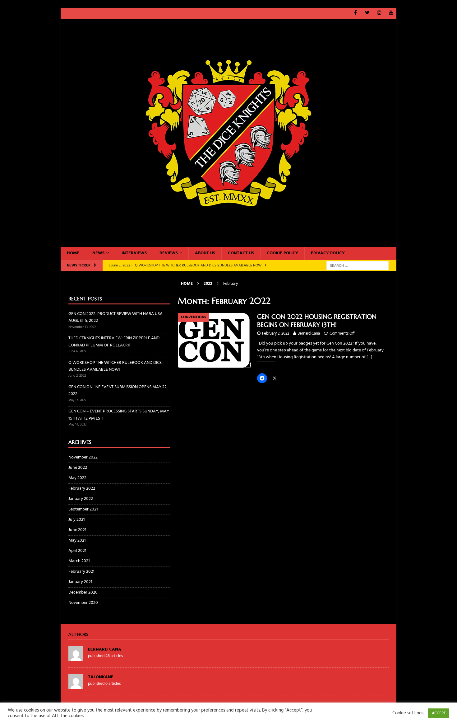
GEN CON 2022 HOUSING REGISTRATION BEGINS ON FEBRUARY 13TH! (316, 321)
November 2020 (83, 602)
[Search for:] (357, 265)
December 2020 (83, 592)
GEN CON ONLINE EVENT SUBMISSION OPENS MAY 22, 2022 (118, 390)
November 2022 (83, 457)
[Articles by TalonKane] (75, 685)
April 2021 (77, 550)
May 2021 (77, 540)
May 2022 (77, 478)
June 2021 (77, 530)
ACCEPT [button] (438, 713)
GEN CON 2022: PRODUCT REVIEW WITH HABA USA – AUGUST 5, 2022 (117, 317)
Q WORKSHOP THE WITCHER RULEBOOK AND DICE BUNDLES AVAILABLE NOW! (115, 366)
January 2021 (80, 581)
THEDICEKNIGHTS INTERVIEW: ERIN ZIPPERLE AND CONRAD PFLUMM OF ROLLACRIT (113, 342)
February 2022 (81, 488)
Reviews (168, 253)
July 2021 (76, 519)
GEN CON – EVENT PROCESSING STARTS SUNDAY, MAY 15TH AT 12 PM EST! (118, 415)
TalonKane (100, 677)
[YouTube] (390, 13)
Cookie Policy (282, 253)
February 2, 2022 (275, 333)
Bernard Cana (309, 333)
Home (73, 253)
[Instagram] (379, 13)
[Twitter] (367, 13)
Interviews (134, 253)
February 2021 (81, 571)
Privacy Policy (328, 253)
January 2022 (80, 498)
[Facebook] (355, 13)
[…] (369, 357)
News (98, 253)
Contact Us (241, 253)
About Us (205, 253)
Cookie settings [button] (407, 713)
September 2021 (83, 509)
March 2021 (79, 561)
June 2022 (77, 467)
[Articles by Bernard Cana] (75, 657)
